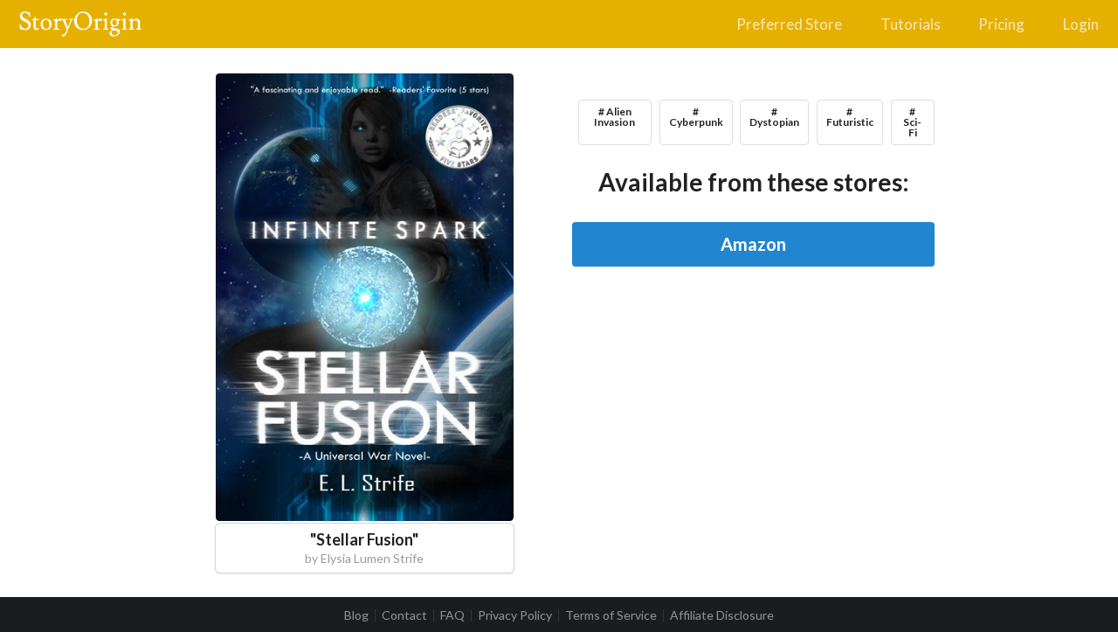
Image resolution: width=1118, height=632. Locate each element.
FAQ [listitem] (452, 615)
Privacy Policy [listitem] (515, 615)
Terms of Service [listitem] (611, 615)
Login (1081, 24)
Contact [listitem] (404, 615)
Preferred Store (789, 24)
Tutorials (910, 24)
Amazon (753, 243)
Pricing (1001, 24)
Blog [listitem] (356, 615)
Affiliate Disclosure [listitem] (722, 615)
